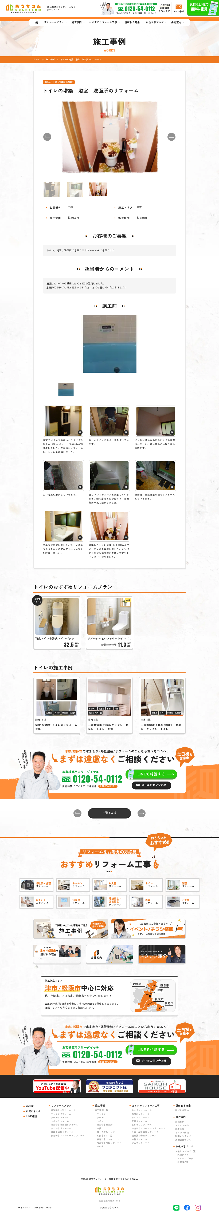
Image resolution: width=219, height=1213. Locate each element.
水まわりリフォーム (61, 1128)
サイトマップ (24, 1207)
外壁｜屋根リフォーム (62, 1131)
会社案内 (179, 1121)
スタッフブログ (185, 1158)
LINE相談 (31, 1116)
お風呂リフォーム (60, 1117)
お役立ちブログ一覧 (185, 1151)
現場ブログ (183, 1154)
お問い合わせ (33, 1111)
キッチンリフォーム (61, 1113)
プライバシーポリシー (44, 1207)
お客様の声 (183, 1161)
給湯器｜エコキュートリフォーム (68, 1135)
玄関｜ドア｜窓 (105, 1135)
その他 (100, 1146)
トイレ (100, 1121)
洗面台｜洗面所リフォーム (64, 1124)
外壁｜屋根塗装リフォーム (145, 1131)
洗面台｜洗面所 (105, 1124)
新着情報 (179, 1128)
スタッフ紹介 (182, 1125)
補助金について (183, 1139)
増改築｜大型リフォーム (63, 1110)
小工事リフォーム (141, 1142)
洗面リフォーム (139, 1121)
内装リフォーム (139, 1139)
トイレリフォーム (60, 1121)
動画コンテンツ (183, 1136)
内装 (99, 1128)
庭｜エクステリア (106, 1131)
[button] (47, 136)
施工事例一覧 (101, 1110)
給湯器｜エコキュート (108, 1139)
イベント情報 (182, 1132)
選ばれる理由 (182, 1110)
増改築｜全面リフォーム (144, 1135)
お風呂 (100, 1117)
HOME (30, 1106)
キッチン (101, 1113)
